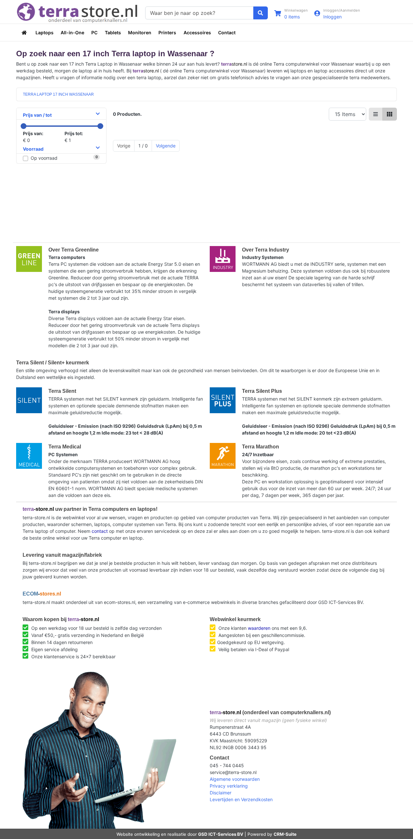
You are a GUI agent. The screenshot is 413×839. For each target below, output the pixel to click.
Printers (167, 32)
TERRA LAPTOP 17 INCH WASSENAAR (58, 94)
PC (94, 32)
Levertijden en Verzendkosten (241, 799)
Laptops (44, 32)
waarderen (259, 628)
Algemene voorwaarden (235, 779)
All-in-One (72, 32)
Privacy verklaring (229, 786)
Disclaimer (220, 792)
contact (100, 531)
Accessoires (197, 32)
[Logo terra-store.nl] (77, 12)
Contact (227, 32)
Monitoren (139, 32)
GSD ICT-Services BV (220, 834)
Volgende (166, 145)
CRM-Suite (285, 834)
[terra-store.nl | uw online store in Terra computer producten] (25, 32)
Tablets (113, 32)
